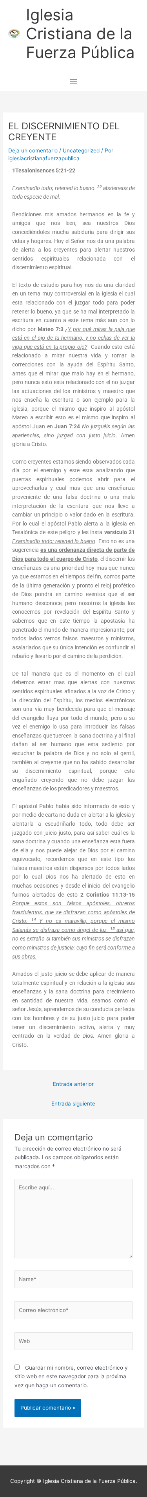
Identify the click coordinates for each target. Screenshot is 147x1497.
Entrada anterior (73, 1084)
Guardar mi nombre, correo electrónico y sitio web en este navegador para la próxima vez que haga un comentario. (71, 1376)
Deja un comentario (33, 150)
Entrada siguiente (73, 1103)
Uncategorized (81, 150)
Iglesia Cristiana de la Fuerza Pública (80, 33)
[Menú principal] (73, 81)
